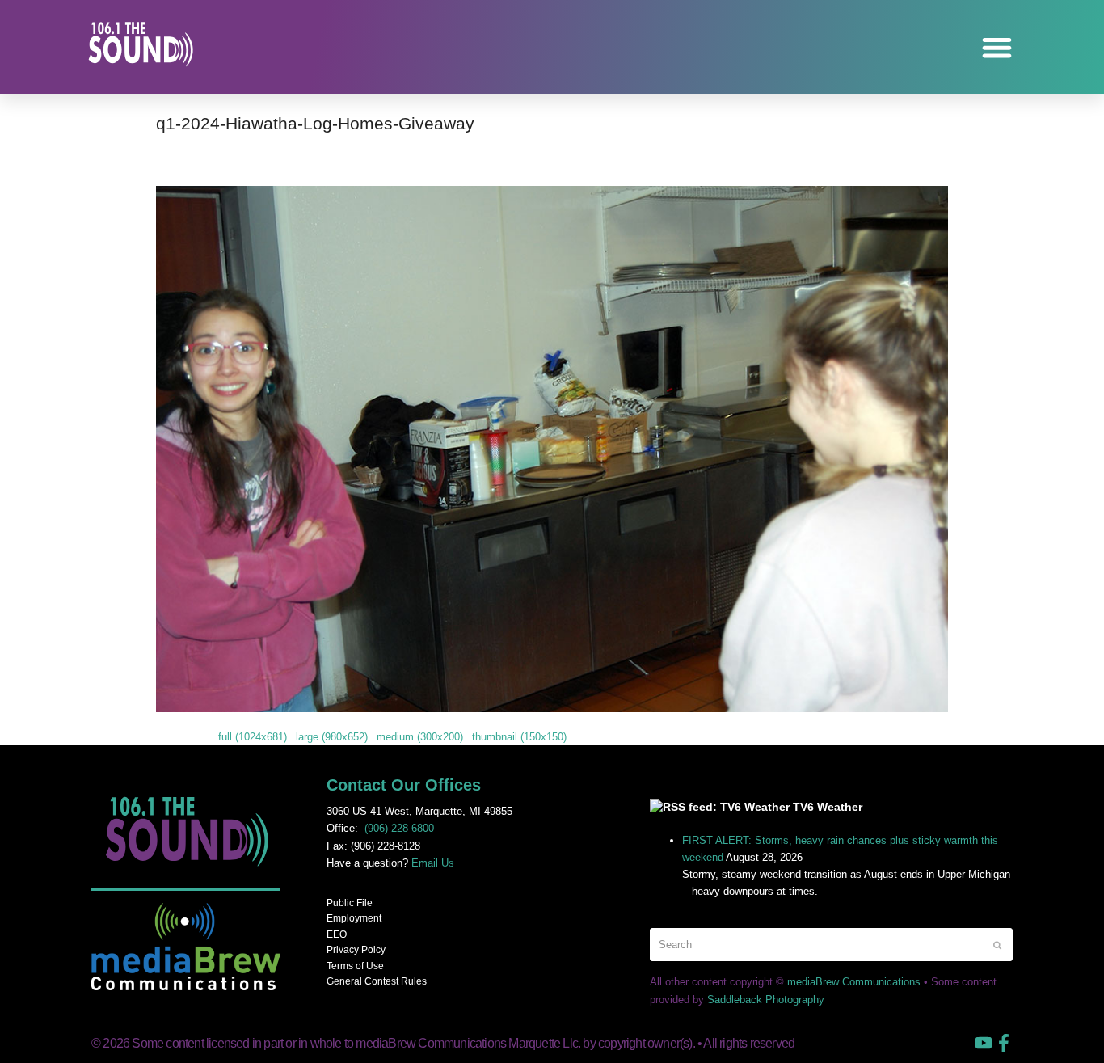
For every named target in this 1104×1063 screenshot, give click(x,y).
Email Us (432, 863)
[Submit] (997, 945)
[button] (998, 47)
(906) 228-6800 (399, 828)
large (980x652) (332, 737)
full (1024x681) (252, 737)
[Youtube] (983, 1043)
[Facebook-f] (1004, 1043)
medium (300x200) (420, 737)
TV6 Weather (827, 806)
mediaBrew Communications (854, 982)
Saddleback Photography (765, 999)
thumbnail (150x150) (519, 737)
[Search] (831, 944)
